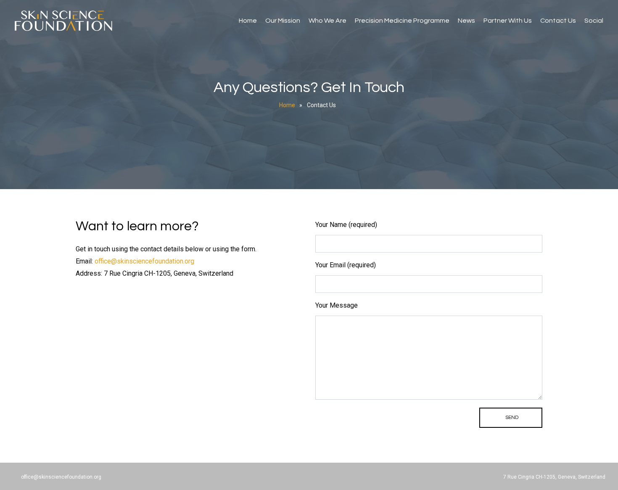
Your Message (336, 305)
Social (593, 20)
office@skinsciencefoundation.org (144, 261)
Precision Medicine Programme (402, 20)
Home (248, 20)
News (466, 20)
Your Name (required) (346, 225)
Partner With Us (507, 20)
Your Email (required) (345, 265)
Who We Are (327, 20)
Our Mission (282, 20)
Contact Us (558, 20)
